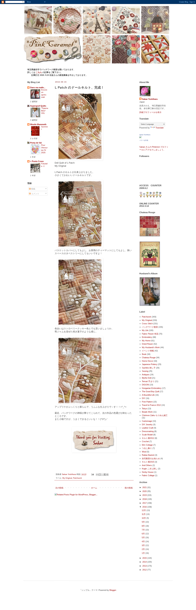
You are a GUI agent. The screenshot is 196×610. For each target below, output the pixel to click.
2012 (144, 570)
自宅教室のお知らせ (151, 458)
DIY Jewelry (147, 424)
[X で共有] (102, 474)
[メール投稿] (92, 474)
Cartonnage (147, 421)
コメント (35, 193)
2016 (144, 507)
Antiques (145, 374)
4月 (143, 541)
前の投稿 (129, 488)
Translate (160, 128)
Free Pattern (147, 402)
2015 (144, 558)
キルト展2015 (148, 462)
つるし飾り (147, 448)
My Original (67, 478)
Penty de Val (36, 143)
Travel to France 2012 (151, 405)
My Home (146, 340)
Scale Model (147, 434)
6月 (143, 533)
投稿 (33, 189)
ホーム (94, 488)
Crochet (145, 441)
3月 (143, 545)
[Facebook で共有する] (104, 474)
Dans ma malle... (37, 87)
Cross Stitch (147, 323)
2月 (143, 549)
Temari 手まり (148, 381)
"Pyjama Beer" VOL (44, 110)
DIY (143, 398)
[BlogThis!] (99, 474)
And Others (147, 465)
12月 (144, 510)
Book (144, 354)
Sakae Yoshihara (149, 99)
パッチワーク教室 (150, 327)
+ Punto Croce (37, 161)
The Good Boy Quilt (150, 391)
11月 (144, 514)
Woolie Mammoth (38, 124)
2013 (144, 566)
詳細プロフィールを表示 (150, 112)
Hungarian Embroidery (151, 388)
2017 (144, 503)
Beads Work (147, 412)
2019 (144, 495)
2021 (144, 487)
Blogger (112, 590)
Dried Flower (147, 344)
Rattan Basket (148, 455)
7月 (143, 530)
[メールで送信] (97, 474)
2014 (144, 562)
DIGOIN (145, 385)
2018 (144, 499)
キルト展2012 (148, 438)
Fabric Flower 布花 (150, 334)
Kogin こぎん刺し (149, 468)
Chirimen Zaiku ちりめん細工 (155, 415)
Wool (144, 452)
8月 (143, 526)
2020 (144, 491)
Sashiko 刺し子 (148, 368)
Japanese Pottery (149, 364)
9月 (143, 522)
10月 (144, 518)
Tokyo (144, 408)
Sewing (145, 371)
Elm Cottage (147, 445)
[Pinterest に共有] (107, 474)
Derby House (147, 472)
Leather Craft (147, 428)
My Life (145, 330)
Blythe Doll (146, 378)
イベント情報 (148, 351)
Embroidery (147, 337)
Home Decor (147, 361)
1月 (143, 553)
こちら (39, 72)
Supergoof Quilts (38, 106)
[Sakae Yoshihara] (140, 137)
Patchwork (77, 478)
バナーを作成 (143, 140)
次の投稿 (59, 488)
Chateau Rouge (148, 357)
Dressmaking (148, 431)
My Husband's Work (151, 347)
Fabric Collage (148, 475)
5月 (143, 537)
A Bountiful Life (148, 395)
